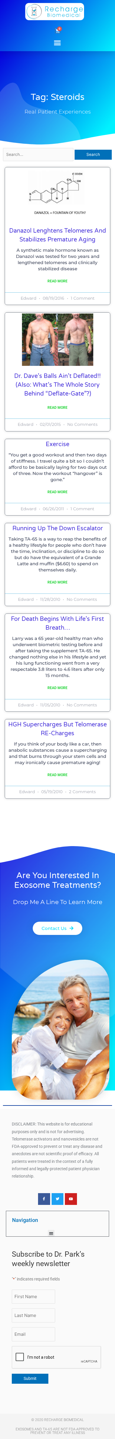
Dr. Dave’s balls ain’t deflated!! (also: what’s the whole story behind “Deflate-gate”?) (57, 385)
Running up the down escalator (57, 528)
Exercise (57, 444)
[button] (57, 42)
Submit (30, 1378)
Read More (57, 281)
